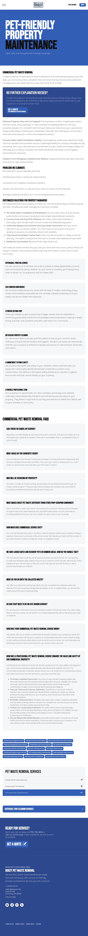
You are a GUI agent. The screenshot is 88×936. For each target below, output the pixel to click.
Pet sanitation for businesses (62, 744)
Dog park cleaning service (36, 748)
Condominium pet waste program (40, 744)
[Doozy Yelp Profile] (22, 905)
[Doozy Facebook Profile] (12, 905)
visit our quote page (14, 834)
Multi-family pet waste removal (63, 752)
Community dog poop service (13, 756)
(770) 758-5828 (72, 5)
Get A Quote (17, 110)
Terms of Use (9, 924)
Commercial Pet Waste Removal (16, 793)
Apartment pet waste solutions (55, 756)
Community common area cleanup (14, 748)
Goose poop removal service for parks (60, 740)
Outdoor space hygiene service (13, 740)
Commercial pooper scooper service (15, 752)
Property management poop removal (15, 744)
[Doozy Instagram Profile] (17, 905)
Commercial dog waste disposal (36, 740)
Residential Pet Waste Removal (16, 780)
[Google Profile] (7, 905)
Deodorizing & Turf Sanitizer (14, 786)
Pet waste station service (54, 748)
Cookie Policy (30, 924)
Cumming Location (12, 886)
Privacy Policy (19, 924)
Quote (82, 5)
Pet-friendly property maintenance (40, 752)
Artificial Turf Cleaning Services (19, 809)
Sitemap (38, 924)
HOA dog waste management (34, 756)
